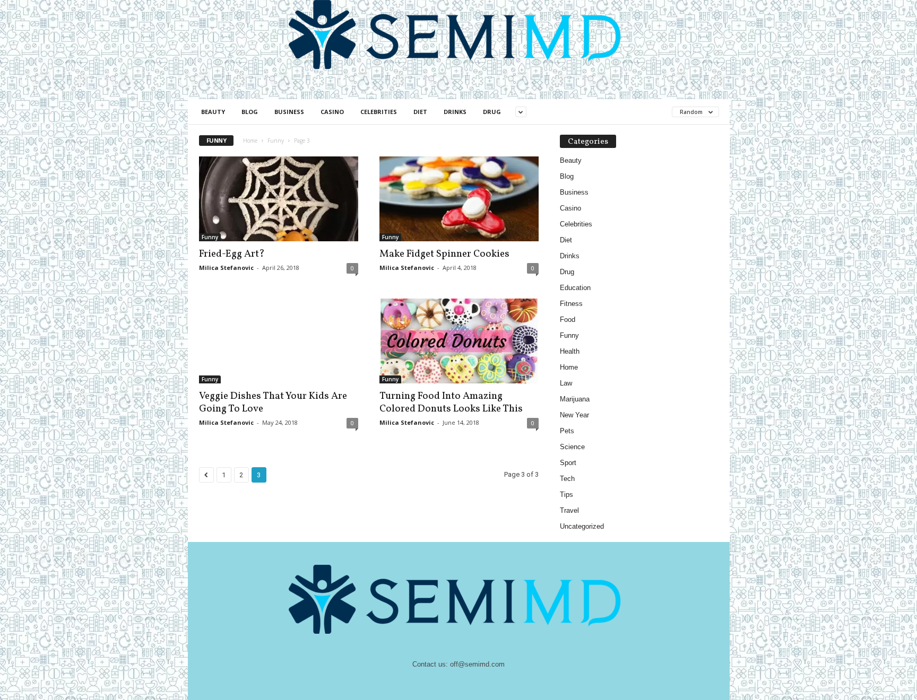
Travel (569, 510)
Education (575, 288)
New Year (574, 415)
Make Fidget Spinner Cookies (444, 254)
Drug (492, 112)
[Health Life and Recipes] (459, 34)
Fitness (571, 304)
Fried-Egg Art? (232, 254)
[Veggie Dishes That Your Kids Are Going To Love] (278, 341)
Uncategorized (582, 526)
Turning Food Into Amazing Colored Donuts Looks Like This (451, 402)
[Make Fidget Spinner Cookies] (459, 198)
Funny (275, 140)
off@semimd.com (477, 664)
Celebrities (378, 112)
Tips (566, 494)
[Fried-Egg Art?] (278, 198)
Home (250, 140)
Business (289, 112)
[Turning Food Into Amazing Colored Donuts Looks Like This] (459, 341)
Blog (249, 112)
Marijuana (575, 399)
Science (572, 447)
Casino (332, 112)
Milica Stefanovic (226, 268)
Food (567, 319)
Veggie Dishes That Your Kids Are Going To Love (273, 402)
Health (569, 351)
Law (566, 383)
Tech (567, 479)
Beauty (213, 112)
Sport (568, 463)
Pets (567, 431)
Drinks (455, 112)
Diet (420, 112)
